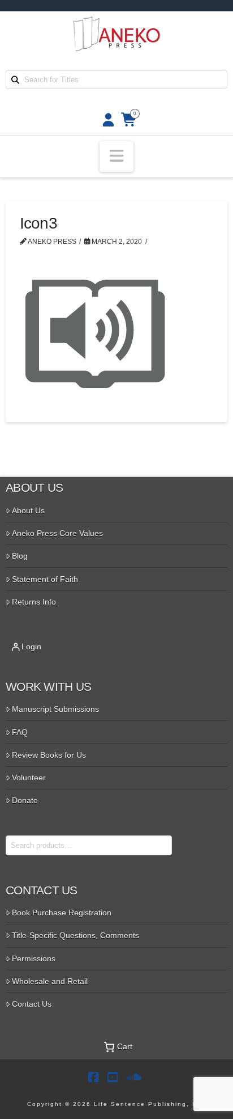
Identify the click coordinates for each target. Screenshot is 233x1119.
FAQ (20, 732)
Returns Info (34, 601)
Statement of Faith (45, 579)
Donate (25, 800)
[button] (116, 156)
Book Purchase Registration (61, 912)
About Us (28, 510)
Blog (20, 555)
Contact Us (31, 1003)
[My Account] (105, 120)
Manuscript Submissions (55, 708)
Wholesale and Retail (50, 981)
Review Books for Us (49, 754)
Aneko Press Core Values (57, 533)
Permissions (33, 958)
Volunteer (29, 777)
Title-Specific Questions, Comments (75, 935)
